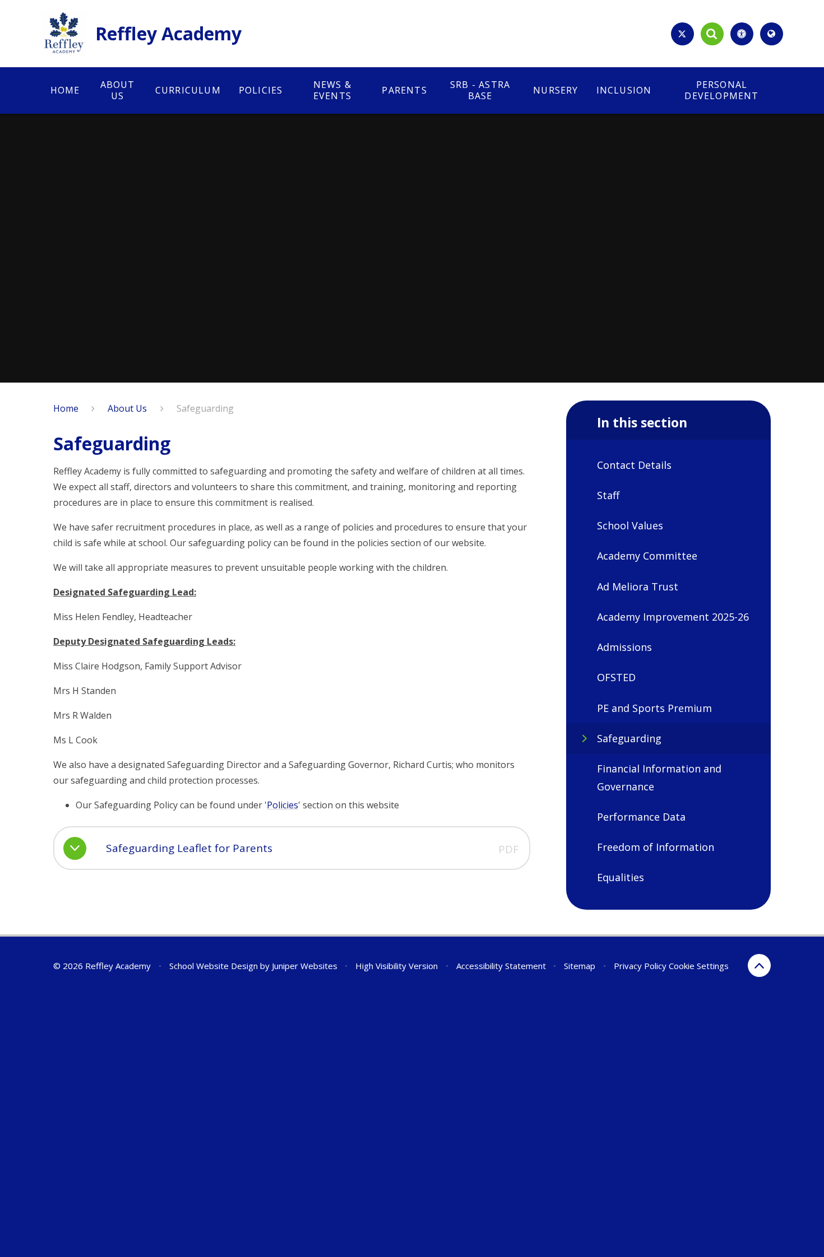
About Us (127, 408)
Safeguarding (205, 408)
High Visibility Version (396, 965)
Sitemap (579, 965)
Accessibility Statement (501, 965)
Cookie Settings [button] (699, 965)
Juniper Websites (304, 965)
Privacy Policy (640, 965)
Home (65, 408)
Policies (282, 805)
